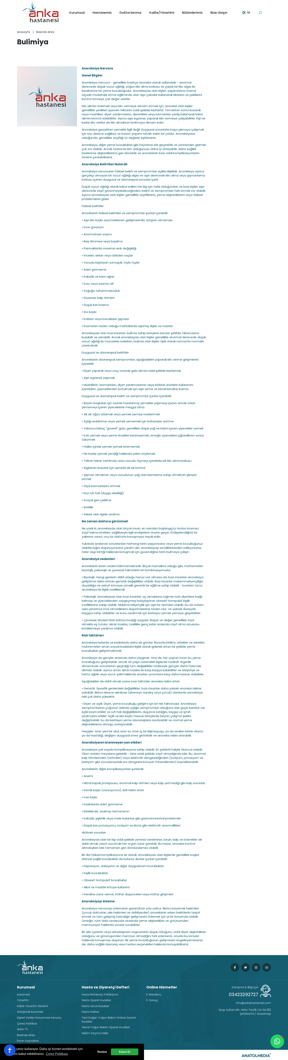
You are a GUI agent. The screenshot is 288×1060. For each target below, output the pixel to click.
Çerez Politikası (27, 1023)
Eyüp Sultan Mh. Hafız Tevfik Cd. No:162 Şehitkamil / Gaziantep (245, 1012)
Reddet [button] (102, 1051)
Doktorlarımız (130, 12)
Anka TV (22, 1029)
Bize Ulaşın (218, 12)
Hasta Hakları (90, 1012)
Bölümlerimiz (192, 12)
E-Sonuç (152, 1000)
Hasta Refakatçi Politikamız (100, 994)
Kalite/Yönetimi (161, 12)
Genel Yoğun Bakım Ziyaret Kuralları (106, 1027)
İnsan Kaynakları (28, 1041)
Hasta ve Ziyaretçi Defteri (105, 987)
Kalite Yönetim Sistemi (32, 1006)
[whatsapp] (277, 1041)
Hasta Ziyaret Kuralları (96, 1000)
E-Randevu (153, 994)
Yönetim (23, 1000)
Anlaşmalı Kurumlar (30, 1012)
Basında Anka (45, 32)
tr (248, 12)
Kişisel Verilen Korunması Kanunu (39, 1018)
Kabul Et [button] (124, 1051)
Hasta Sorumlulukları (95, 1006)
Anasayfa (23, 32)
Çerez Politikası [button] (57, 1053)
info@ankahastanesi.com (253, 1003)
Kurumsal (77, 12)
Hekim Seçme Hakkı (95, 1033)
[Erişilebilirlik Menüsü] (10, 1050)
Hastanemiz (102, 12)
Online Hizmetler (161, 987)
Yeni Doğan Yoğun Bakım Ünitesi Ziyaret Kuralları (109, 1020)
